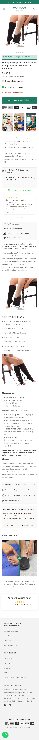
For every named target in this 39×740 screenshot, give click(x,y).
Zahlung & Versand (11, 631)
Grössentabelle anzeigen (14, 81)
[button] (4, 8)
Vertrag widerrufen (11, 645)
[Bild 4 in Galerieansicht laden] (22, 52)
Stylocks (15, 727)
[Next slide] (35, 122)
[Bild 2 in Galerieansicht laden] (18, 52)
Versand (19, 76)
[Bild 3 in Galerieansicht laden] (20, 52)
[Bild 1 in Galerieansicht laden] (16, 52)
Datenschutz (8, 663)
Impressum (8, 659)
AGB (5, 673)
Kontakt (7, 636)
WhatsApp (28, 526)
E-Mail (11, 526)
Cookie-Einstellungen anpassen (15, 678)
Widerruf (7, 668)
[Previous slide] (4, 122)
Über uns (7, 641)
